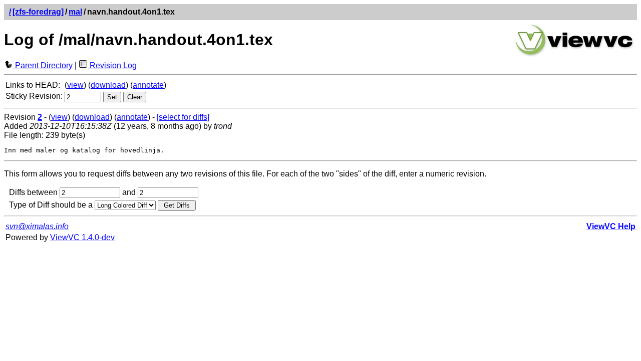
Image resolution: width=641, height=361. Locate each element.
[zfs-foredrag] (38, 12)
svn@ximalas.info (37, 226)
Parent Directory (43, 65)
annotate (148, 85)
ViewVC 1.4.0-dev (82, 237)
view (75, 85)
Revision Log (112, 65)
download (108, 85)
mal (75, 12)
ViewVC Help (610, 226)
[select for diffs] (183, 117)
